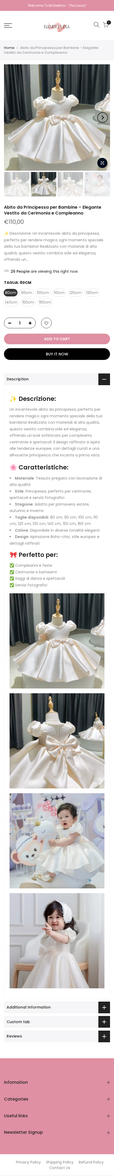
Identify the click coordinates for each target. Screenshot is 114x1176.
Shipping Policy (59, 1162)
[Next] (102, 117)
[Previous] (11, 117)
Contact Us (59, 1167)
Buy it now (57, 354)
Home (9, 47)
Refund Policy (91, 1162)
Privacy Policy (28, 1162)
